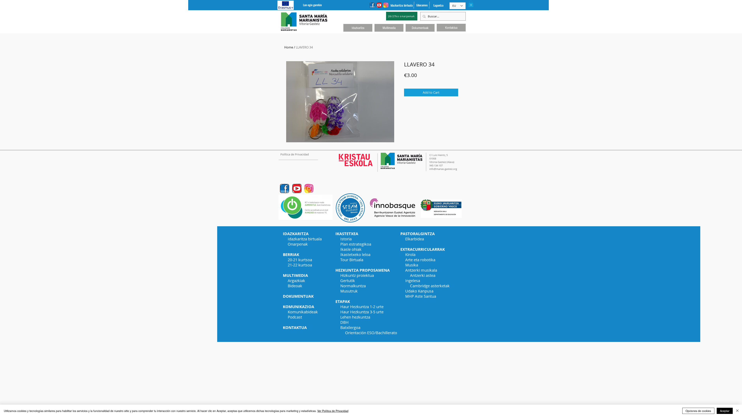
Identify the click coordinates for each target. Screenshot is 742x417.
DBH (344, 322)
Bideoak (295, 285)
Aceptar (724, 411)
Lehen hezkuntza (355, 317)
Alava (450, 162)
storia (346, 239)
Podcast (295, 317)
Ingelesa (412, 280)
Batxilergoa (350, 327)
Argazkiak (296, 280)
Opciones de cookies (698, 411)
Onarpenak (298, 244)
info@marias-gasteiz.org (443, 169)
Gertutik (347, 280)
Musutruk (349, 291)
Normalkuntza (353, 285)
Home (288, 47)
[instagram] (386, 5)
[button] (471, 4)
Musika (411, 265)
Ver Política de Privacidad (332, 411)
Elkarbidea (414, 239)
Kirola (410, 254)
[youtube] (379, 5)
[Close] (737, 411)
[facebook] (372, 5)
